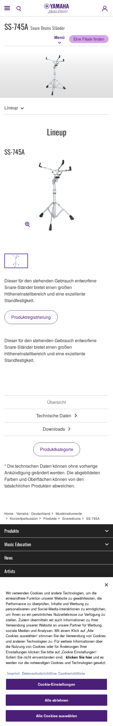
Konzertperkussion (24, 518)
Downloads (54, 429)
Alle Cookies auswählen (56, 715)
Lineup (11, 107)
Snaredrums (71, 518)
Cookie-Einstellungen (56, 684)
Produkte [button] (11, 531)
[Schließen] (106, 585)
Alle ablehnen (57, 700)
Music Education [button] (17, 544)
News (8, 557)
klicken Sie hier (79, 657)
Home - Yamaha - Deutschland (27, 513)
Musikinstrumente (69, 513)
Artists (9, 571)
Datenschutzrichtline (39, 673)
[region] (56, 651)
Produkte (50, 518)
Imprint (13, 673)
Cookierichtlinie (71, 673)
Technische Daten (53, 415)
